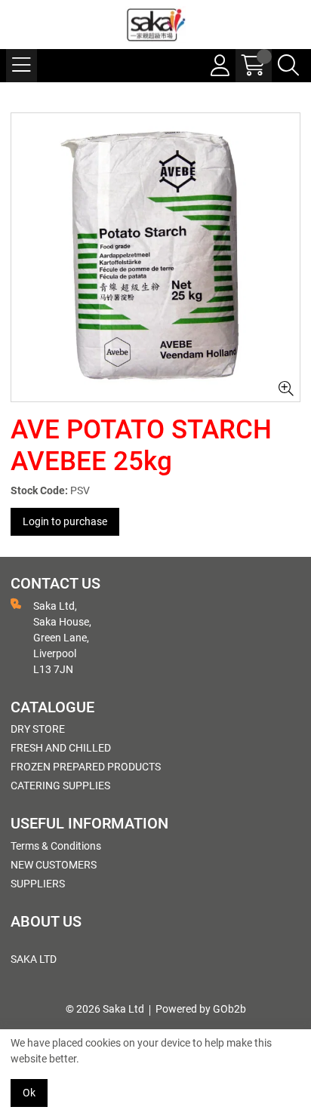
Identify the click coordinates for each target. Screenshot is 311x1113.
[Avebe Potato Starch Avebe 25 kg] (155, 257)
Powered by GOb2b (201, 1009)
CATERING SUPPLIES (60, 785)
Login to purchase (65, 521)
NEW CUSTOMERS (54, 865)
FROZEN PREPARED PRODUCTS (86, 767)
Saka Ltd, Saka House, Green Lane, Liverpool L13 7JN (62, 637)
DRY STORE (38, 729)
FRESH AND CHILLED (61, 748)
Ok (29, 1093)
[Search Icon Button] (288, 65)
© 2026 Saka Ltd (105, 1009)
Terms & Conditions (56, 846)
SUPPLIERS (38, 884)
